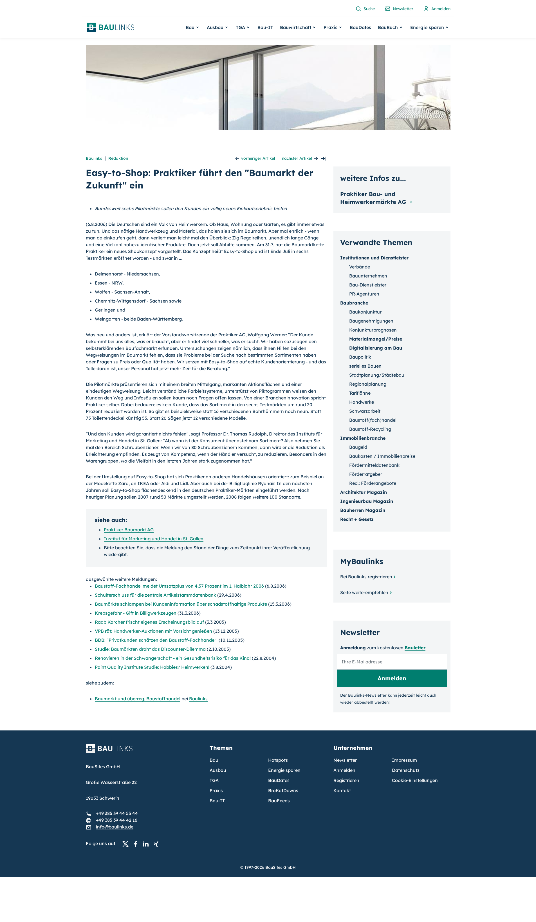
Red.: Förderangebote (372, 483)
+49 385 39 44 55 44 (117, 813)
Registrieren (346, 780)
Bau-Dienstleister (367, 285)
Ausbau (218, 770)
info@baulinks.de (114, 827)
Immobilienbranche (362, 438)
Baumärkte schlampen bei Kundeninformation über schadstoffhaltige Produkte (181, 604)
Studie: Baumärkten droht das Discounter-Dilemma (150, 649)
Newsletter (345, 760)
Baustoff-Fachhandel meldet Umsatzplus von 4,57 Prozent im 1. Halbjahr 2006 (179, 586)
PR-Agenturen (364, 294)
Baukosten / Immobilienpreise (382, 456)
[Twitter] (127, 843)
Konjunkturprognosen (373, 330)
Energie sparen (284, 770)
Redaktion (118, 158)
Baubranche (354, 303)
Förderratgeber (365, 474)
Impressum (404, 760)
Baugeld (358, 447)
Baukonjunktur (365, 312)
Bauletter (415, 647)
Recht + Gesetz (357, 519)
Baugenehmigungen (371, 321)
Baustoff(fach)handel (372, 420)
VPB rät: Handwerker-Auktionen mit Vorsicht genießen (153, 631)
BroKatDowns (283, 790)
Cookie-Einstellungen (415, 780)
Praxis (216, 790)
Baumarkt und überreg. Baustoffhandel (137, 698)
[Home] (144, 752)
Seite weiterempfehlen (364, 592)
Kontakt (342, 790)
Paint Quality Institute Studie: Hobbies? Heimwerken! (152, 667)
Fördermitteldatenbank (374, 465)
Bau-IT (265, 27)
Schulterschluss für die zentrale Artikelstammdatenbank (155, 595)
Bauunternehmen (368, 276)
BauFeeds (279, 800)
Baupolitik (360, 357)
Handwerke (361, 402)
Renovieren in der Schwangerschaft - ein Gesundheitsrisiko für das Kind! (173, 658)
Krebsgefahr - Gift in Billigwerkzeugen (135, 613)
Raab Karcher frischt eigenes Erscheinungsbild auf (149, 622)
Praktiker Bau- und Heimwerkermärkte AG (374, 197)
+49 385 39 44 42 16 (116, 820)
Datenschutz (406, 770)
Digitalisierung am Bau (375, 348)
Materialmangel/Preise (375, 339)
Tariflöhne (360, 393)
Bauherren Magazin (362, 510)
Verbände (359, 267)
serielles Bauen (365, 366)
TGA (214, 780)
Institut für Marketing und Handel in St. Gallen (153, 538)
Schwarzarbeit (364, 411)
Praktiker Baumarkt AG (129, 529)
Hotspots (278, 760)
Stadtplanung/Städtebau (376, 375)
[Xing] (157, 843)
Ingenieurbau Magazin (366, 501)
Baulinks (94, 158)
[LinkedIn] (147, 843)
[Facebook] (137, 843)
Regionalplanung (367, 384)
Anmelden (344, 770)
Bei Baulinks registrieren (366, 576)
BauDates (360, 27)
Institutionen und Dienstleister (374, 258)
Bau (214, 760)
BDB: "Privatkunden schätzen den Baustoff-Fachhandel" (156, 640)
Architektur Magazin (363, 492)
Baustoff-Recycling (370, 429)
